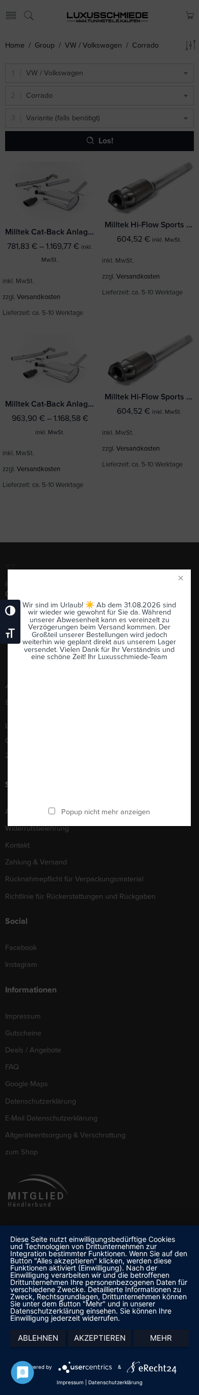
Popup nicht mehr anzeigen (106, 812)
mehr (161, 1338)
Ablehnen (38, 1338)
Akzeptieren (100, 1338)
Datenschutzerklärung (115, 1382)
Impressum (70, 1382)
